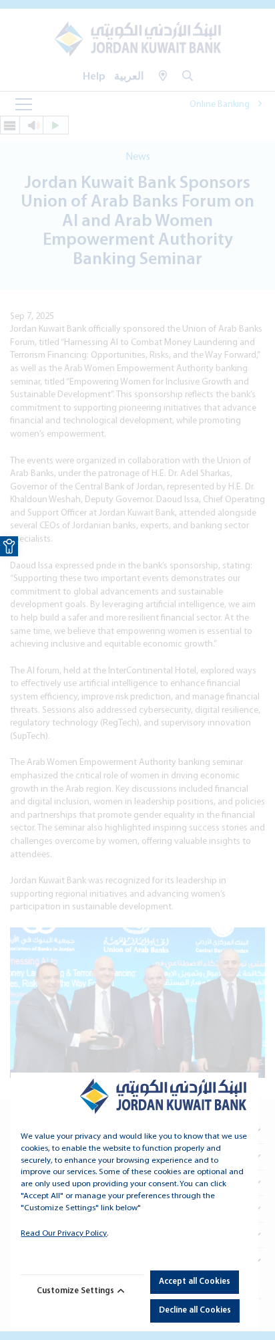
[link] (9, 546)
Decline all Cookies (195, 1310)
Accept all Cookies (194, 1281)
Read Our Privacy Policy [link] (64, 1233)
